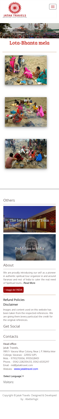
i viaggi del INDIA (13, 289)
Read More (29, 282)
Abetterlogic (31, 399)
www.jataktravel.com (26, 369)
